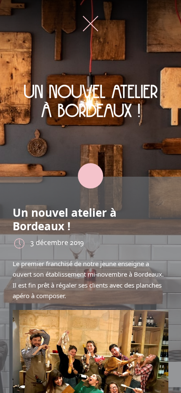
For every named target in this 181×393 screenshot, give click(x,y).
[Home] (90, 23)
